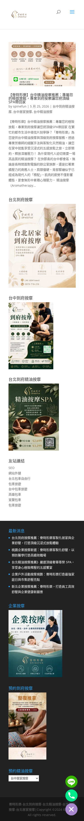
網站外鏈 (15, 473)
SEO (12, 468)
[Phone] (71, 795)
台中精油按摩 (43, 112)
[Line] (71, 782)
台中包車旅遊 (18, 489)
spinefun (19, 106)
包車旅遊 (15, 484)
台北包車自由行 (19, 478)
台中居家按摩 (22, 112)
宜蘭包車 (15, 500)
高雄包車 (15, 494)
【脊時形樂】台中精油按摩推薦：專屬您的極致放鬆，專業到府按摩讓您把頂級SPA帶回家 (41, 98)
